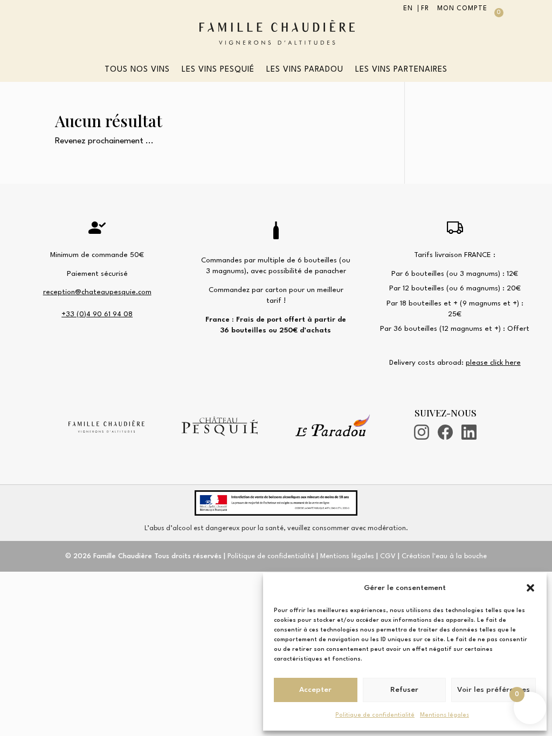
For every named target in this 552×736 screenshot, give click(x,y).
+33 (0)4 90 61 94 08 (97, 314)
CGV (388, 556)
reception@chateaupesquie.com (97, 292)
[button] (530, 587)
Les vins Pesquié (218, 70)
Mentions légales (444, 715)
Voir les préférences (493, 689)
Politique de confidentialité (375, 715)
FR (425, 8)
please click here (493, 362)
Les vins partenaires (401, 70)
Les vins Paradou (304, 70)
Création (444, 556)
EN (408, 8)
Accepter (315, 689)
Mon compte (462, 8)
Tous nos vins (137, 70)
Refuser (404, 689)
